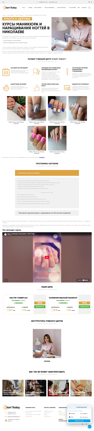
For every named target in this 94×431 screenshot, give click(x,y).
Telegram (73, 413)
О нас (23, 7)
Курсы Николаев (10, 15)
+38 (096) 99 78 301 (43, 2)
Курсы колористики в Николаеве (35, 393)
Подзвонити (85, 417)
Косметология (47, 412)
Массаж (45, 414)
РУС (3, 2)
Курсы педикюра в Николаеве (79, 393)
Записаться (40, 306)
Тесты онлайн (72, 7)
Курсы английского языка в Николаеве (33, 411)
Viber (72, 417)
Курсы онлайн (37, 7)
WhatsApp (84, 413)
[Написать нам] (89, 426)
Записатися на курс (79, 420)
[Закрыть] (89, 407)
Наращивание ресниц (48, 411)
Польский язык (29, 412)
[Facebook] (86, 424)
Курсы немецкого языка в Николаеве (33, 414)
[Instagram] (83, 424)
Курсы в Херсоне (61, 7)
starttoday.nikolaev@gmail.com (13, 416)
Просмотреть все (29, 416)
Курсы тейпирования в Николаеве (58, 393)
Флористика (61, 412)
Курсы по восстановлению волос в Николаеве (11, 392)
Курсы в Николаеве (49, 7)
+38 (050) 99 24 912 (53, 2)
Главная (30, 7)
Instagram (42, 157)
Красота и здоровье (19, 15)
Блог (79, 7)
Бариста (60, 411)
